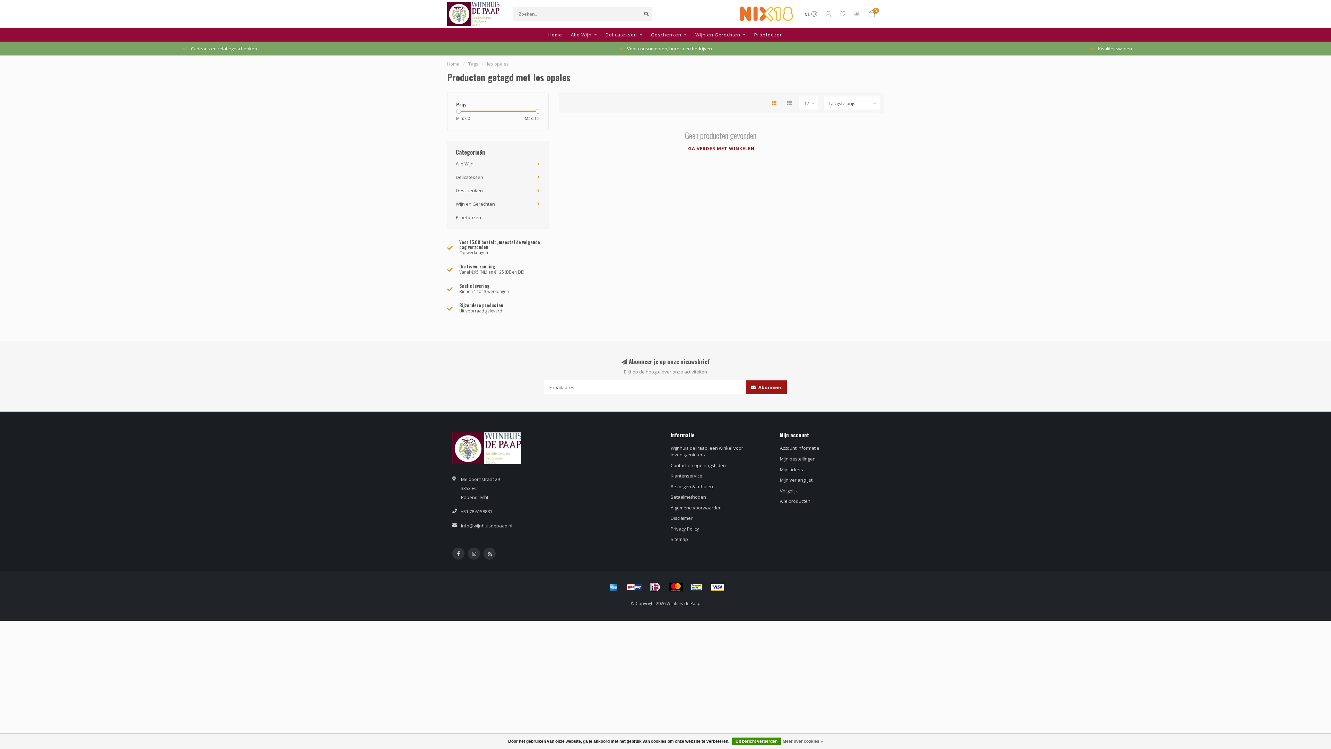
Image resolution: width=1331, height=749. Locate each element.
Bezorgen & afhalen (692, 486)
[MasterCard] (676, 587)
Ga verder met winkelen (721, 148)
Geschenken (666, 35)
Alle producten (795, 501)
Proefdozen (768, 35)
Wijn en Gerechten (717, 35)
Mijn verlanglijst (796, 480)
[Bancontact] (696, 587)
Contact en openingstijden (698, 465)
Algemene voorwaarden (696, 508)
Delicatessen (621, 35)
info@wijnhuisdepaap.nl (486, 526)
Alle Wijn (581, 35)
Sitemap (679, 539)
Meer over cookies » (803, 741)
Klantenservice (686, 476)
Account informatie (799, 448)
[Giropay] (634, 587)
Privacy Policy (685, 529)
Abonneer (769, 387)
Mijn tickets (791, 469)
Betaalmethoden (688, 497)
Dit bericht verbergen (756, 741)
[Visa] (717, 587)
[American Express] (613, 587)
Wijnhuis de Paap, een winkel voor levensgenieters (707, 451)
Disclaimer (682, 518)
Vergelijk (789, 491)
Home (555, 35)
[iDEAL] (655, 587)
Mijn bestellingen (798, 459)
